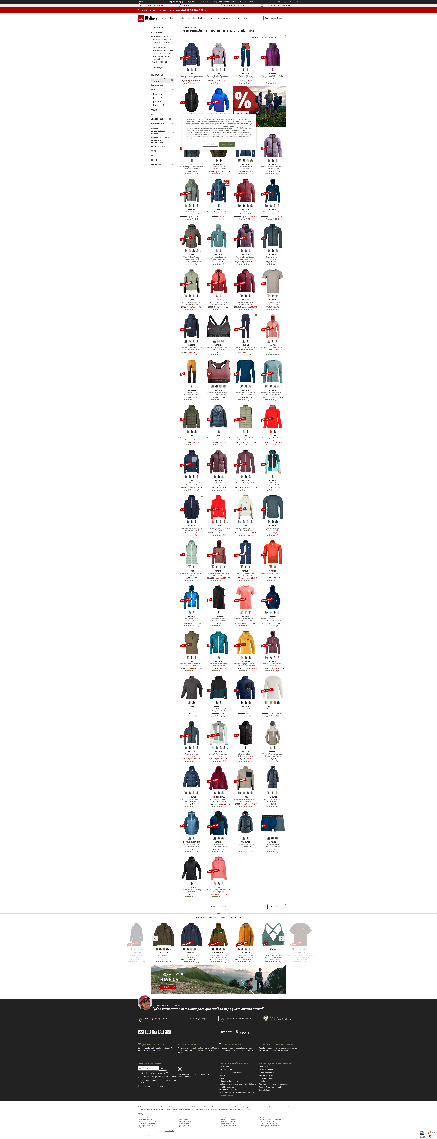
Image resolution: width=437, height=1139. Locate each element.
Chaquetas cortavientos (147, 1123)
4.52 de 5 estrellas (277, 5)
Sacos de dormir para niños (148, 1121)
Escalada (191, 18)
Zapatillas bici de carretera (269, 1118)
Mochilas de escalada (227, 1123)
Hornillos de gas (184, 1125)
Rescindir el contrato (226, 1095)
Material (180, 18)
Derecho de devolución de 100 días (235, 5)
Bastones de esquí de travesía (230, 1127)
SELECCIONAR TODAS (227, 144)
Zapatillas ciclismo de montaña (270, 1120)
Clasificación (257, 37)
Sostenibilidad (264, 1090)
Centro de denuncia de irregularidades (273, 1084)
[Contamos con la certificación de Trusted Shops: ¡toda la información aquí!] (266, 1018)
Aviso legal (263, 1081)
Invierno (210, 18)
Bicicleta (201, 18)
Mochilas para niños (186, 1127)
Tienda (140, 2)
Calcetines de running (146, 1125)
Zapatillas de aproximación (148, 1127)
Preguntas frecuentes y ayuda (230, 1072)
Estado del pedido (225, 1069)
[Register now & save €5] (218, 979)
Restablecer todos (157, 85)
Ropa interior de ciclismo (268, 1123)
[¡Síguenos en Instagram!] (181, 1069)
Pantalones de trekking (146, 1118)
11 (234, 906)
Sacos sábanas (184, 1120)
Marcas (238, 18)
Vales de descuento (266, 1075)
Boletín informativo (266, 1072)
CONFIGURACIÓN (210, 144)
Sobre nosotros (264, 1066)
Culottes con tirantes (267, 1121)
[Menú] (435, 1131)
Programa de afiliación (267, 1078)
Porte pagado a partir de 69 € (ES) (153, 5)
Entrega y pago (224, 1066)
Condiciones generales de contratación (233, 1084)
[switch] (431, 1136)
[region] (219, 132)
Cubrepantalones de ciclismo (270, 1125)
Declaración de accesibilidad (270, 1087)
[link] (162, 27)
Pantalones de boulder (227, 1121)
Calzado (171, 18)
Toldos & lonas (184, 1123)
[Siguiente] (228, 69)
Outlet (247, 18)
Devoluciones (223, 1078)
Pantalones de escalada (228, 1120)
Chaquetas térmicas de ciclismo (271, 1127)
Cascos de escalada (226, 1118)
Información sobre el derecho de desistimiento (236, 1093)
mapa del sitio (169, 1131)
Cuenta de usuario (266, 1069)
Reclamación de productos (228, 1081)
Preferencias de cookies (227, 1090)
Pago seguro (187, 5)
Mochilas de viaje (185, 1121)
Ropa (163, 18)
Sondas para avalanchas (228, 1125)
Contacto (221, 1075)
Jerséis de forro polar (146, 1120)
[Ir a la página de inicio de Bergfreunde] (148, 18)
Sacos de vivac (184, 1118)
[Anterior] (209, 69)
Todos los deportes (224, 18)
